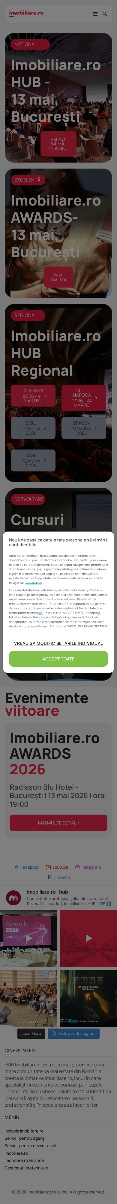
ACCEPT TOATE (58, 659)
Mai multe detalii (34, 582)
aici (40, 613)
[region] (58, 602)
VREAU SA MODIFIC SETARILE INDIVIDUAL (58, 643)
